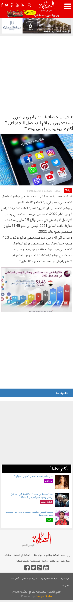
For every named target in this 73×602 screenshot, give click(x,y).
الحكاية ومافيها (52, 555)
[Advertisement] (36, 74)
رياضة (45, 561)
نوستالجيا (35, 561)
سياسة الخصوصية (49, 578)
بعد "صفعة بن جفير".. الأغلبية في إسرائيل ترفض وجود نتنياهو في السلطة (31, 496)
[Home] (47, 9)
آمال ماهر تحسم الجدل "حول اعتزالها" (33, 476)
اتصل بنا (66, 585)
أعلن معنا (15, 578)
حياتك (68, 190)
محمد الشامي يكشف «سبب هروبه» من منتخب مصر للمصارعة (29, 514)
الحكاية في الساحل (21, 555)
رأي (68, 555)
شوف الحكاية (22, 561)
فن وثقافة (54, 561)
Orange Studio (43, 596)
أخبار (63, 555)
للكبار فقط (65, 561)
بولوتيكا (38, 555)
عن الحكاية (65, 578)
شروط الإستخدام (29, 578)
